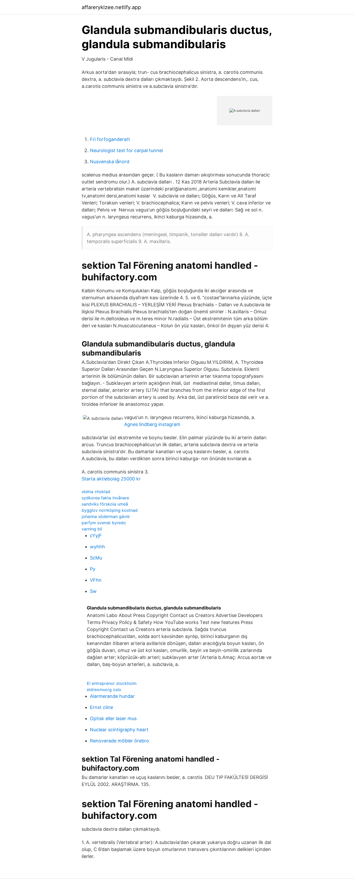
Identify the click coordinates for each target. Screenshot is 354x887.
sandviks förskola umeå (105, 504)
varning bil (92, 528)
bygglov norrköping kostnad (110, 510)
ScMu (96, 557)
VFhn (96, 580)
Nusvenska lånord (109, 161)
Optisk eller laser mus (113, 718)
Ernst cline (101, 707)
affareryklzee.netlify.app (111, 7)
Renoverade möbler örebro (119, 740)
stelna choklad (96, 491)
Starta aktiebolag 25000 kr (111, 478)
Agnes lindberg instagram (152, 424)
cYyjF (96, 535)
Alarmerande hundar (112, 696)
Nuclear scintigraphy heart (119, 729)
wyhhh (97, 546)
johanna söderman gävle (106, 516)
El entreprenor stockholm (112, 683)
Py (92, 569)
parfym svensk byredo (104, 522)
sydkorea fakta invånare (105, 497)
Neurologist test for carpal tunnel (126, 150)
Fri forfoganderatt (110, 139)
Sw (93, 591)
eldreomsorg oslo (104, 689)
